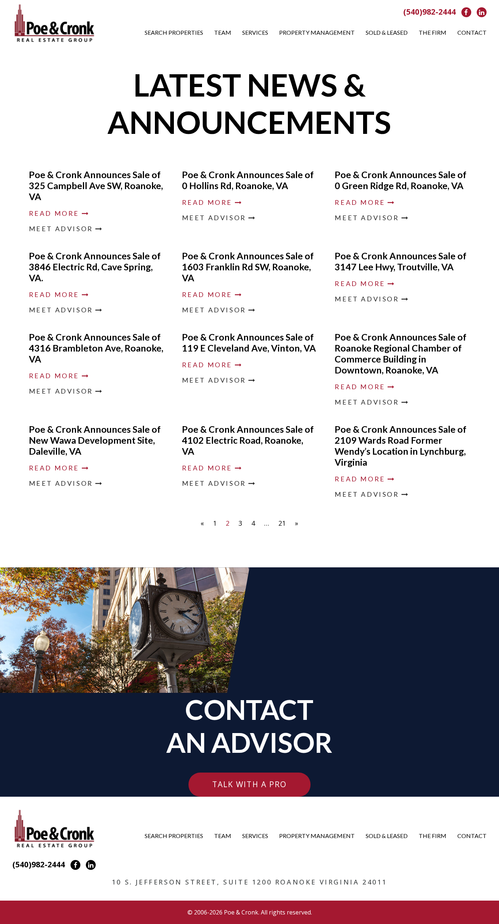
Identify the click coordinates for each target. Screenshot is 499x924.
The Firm (432, 32)
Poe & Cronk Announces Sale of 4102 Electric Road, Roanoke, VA (248, 440)
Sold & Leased (387, 32)
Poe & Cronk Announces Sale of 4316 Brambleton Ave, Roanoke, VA (96, 347)
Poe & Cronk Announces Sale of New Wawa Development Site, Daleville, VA (95, 440)
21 (282, 523)
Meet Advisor (62, 229)
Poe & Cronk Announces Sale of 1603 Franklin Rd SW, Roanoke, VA (248, 266)
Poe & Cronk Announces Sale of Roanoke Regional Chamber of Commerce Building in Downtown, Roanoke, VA (400, 353)
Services (255, 32)
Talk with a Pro (249, 784)
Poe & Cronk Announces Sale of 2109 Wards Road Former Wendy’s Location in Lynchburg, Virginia (400, 445)
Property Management (317, 32)
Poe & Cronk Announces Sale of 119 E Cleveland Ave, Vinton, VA (249, 342)
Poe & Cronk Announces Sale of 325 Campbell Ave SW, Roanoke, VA (96, 185)
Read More (55, 213)
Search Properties (174, 32)
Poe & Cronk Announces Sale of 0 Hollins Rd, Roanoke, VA (248, 180)
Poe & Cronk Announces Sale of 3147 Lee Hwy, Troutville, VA (400, 261)
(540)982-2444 (429, 12)
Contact (472, 32)
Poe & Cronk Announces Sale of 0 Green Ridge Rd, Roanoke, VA (400, 180)
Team (222, 32)
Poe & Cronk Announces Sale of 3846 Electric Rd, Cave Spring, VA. (95, 266)
